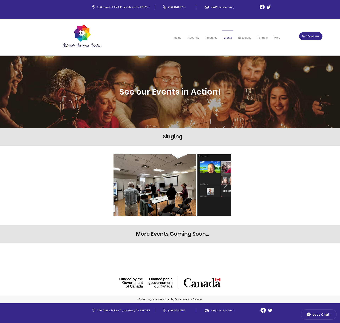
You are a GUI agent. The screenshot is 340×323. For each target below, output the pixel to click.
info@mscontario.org (222, 7)
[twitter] (268, 7)
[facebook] (262, 7)
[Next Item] (225, 185)
